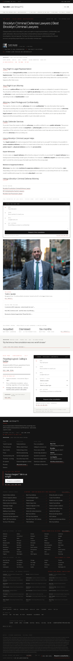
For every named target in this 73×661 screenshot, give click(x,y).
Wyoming (60, 554)
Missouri (60, 542)
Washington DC (62, 567)
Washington (19, 554)
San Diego (33, 562)
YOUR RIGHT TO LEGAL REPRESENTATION (13, 49)
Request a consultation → (62, 656)
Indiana (46, 538)
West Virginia (34, 554)
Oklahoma (5, 549)
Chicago (32, 560)
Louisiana (33, 540)
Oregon (18, 549)
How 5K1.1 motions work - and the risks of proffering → (20, 310)
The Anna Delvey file (8, 455)
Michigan (19, 542)
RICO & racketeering (22, 452)
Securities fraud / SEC (22, 458)
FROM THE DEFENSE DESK (9, 12)
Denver (46, 567)
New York (19, 547)
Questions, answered (40, 455)
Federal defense (21, 444)
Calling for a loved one (40, 447)
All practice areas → (22, 464)
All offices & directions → (57, 461)
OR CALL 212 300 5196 (62, 235)
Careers (5, 467)
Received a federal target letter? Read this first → (18, 314)
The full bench (7, 447)
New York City (6, 560)
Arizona (32, 534)
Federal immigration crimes (24, 461)
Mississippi (46, 542)
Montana (5, 545)
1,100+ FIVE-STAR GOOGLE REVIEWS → (14, 346)
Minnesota (33, 542)
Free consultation (39, 444)
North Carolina (34, 547)
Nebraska (19, 545)
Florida (46, 536)
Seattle (32, 567)
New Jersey (60, 545)
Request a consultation (14, 481)
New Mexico (6, 547)
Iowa (59, 538)
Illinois (32, 538)
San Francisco (20, 567)
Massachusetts (6, 542)
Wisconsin (46, 554)
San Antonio (20, 562)
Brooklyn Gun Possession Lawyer (12, 193)
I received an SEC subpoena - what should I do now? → (20, 307)
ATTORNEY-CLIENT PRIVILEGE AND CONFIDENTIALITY (17, 51)
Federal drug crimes (22, 450)
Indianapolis (6, 567)
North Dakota (47, 547)
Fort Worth (19, 564)
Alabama (5, 534)
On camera (6, 461)
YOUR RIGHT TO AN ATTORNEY (34, 49)
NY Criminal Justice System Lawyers (13, 191)
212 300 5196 (66, 1)
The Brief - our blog (8, 458)
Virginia (5, 554)
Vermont (60, 551)
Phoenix (60, 560)
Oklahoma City (57, 587)
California (60, 534)
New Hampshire (48, 545)
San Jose (33, 564)
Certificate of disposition (41, 464)
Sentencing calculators (40, 452)
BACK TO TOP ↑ (7, 626)
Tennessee (19, 551)
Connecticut (19, 536)
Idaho (18, 538)
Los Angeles (19, 560)
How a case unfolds (39, 450)
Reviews (5, 464)
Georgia (60, 536)
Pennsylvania (34, 549)
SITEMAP (29, 655)
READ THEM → (8, 397)
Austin (4, 564)
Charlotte (60, 564)
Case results (6, 450)
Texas (32, 551)
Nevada (32, 545)
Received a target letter (40, 458)
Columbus (46, 564)
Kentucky (19, 540)
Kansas (4, 540)
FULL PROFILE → (9, 298)
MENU (65, 6)
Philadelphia (6, 562)
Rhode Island (47, 549)
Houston (46, 560)
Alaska (18, 534)
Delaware (33, 536)
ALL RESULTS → (65, 331)
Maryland (60, 540)
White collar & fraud (22, 447)
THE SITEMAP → (66, 491)
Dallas (45, 562)
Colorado (5, 536)
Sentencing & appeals (23, 455)
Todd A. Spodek (7, 444)
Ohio (59, 547)
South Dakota (6, 551)
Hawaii (4, 538)
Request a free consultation (36, 232)
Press (4, 452)
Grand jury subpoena (39, 461)
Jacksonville (61, 562)
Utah (45, 551)
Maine (45, 540)
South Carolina (61, 549)
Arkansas (46, 534)
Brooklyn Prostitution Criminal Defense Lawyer (16, 188)
